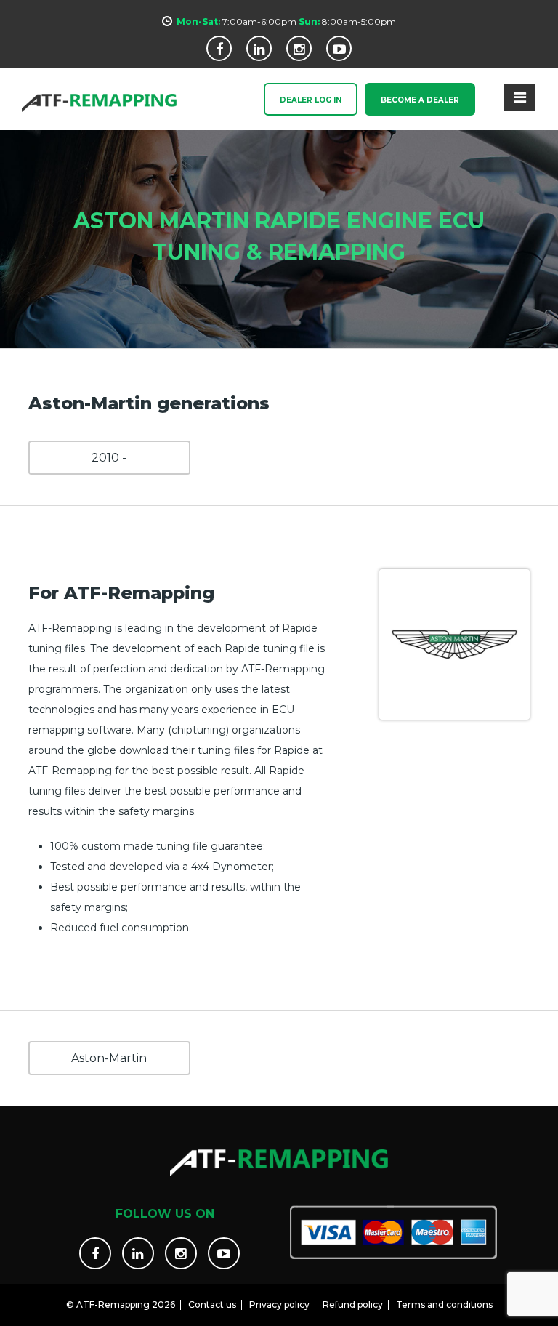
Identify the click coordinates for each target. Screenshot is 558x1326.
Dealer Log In (310, 100)
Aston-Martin (109, 1058)
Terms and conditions (444, 1304)
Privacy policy (279, 1304)
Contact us (212, 1304)
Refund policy (353, 1304)
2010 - (109, 458)
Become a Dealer (420, 100)
